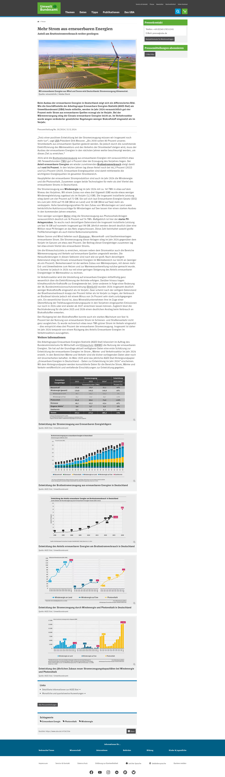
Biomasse (84, 236)
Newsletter (159, 4)
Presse (152, 4)
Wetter (67, 216)
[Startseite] (49, 8)
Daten (83, 12)
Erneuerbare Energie (51, 721)
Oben (132, 731)
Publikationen (111, 12)
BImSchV (92, 286)
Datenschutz (82, 763)
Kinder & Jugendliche (177, 750)
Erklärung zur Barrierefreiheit (106, 763)
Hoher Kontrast (183, 4)
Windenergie (87, 721)
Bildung (150, 750)
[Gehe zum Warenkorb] (185, 11)
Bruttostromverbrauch (109, 164)
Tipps (94, 12)
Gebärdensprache (159, 763)
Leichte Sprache (134, 763)
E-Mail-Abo (150, 54)
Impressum (43, 763)
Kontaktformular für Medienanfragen (159, 39)
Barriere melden (180, 763)
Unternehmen (101, 750)
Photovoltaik (71, 721)
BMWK (98, 345)
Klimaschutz (87, 345)
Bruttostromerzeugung (65, 158)
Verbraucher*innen (46, 750)
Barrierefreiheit (171, 4)
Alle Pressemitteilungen (48, 704)
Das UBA (129, 12)
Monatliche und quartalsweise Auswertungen (63, 693)
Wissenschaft (75, 750)
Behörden (127, 750)
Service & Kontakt (142, 4)
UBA (57, 140)
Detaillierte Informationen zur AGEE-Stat (60, 689)
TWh (63, 161)
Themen (70, 12)
